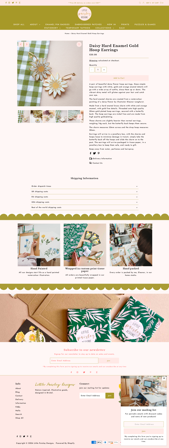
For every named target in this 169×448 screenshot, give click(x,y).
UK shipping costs (40, 191)
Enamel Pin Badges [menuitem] (58, 24)
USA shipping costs (40, 202)
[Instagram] (9, 3)
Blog (18, 392)
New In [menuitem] (111, 24)
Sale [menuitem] (122, 28)
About (18, 388)
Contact (19, 395)
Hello (18, 410)
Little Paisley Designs (44, 443)
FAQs (18, 407)
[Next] (26, 44)
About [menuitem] (34, 24)
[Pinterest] (16, 3)
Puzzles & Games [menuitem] (145, 24)
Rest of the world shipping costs (46, 207)
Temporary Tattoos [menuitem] (78, 28)
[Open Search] (139, 3)
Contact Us (97, 163)
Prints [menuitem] (125, 24)
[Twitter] (12, 3)
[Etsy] (19, 3)
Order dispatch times (41, 186)
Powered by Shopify (65, 443)
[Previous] (20, 44)
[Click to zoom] (79, 44)
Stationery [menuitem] (51, 28)
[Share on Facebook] (91, 154)
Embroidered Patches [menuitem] (88, 24)
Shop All (19, 418)
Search (19, 414)
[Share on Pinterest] (99, 154)
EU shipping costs (40, 197)
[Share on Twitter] (95, 154)
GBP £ (148, 3)
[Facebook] (6, 3)
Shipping (93, 60)
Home (67, 33)
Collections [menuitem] (104, 28)
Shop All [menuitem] (19, 24)
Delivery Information (102, 158)
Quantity (93, 65)
